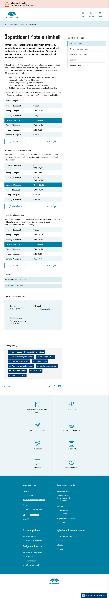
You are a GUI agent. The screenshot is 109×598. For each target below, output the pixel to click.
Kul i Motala (37, 371)
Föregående (16, 142)
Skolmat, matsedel (37, 430)
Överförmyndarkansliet (32, 565)
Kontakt (26, 519)
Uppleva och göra (14, 24)
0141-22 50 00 (28, 495)
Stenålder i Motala (19, 371)
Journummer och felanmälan (34, 500)
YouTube (60, 549)
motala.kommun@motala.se (33, 509)
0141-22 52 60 (15, 309)
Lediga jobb (71, 409)
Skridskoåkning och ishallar (22, 356)
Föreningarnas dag (47, 356)
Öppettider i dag (71, 467)
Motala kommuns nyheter (66, 536)
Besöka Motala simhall (17, 279)
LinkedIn (60, 544)
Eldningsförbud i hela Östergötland (23, 5)
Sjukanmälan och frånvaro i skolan (37, 410)
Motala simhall (24, 24)
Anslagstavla (72, 449)
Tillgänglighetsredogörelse (33, 540)
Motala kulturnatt (19, 375)
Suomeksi (37, 467)
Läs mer (73, 60)
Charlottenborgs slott (48, 366)
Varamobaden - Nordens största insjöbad (28, 352)
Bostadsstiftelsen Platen (32, 552)
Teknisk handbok (29, 561)
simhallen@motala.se (43, 309)
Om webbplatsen (29, 536)
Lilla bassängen (76, 43)
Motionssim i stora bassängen (81, 49)
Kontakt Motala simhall (79, 65)
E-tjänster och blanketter (72, 430)
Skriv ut (9, 386)
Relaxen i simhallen (15, 286)
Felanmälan (37, 449)
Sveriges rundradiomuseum (22, 366)
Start (5, 24)
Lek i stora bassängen (78, 54)
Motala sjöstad (28, 556)
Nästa (50, 142)
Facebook (60, 540)
